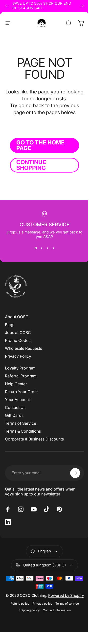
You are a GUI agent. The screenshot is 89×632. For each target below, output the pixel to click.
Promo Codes (17, 340)
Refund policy (19, 603)
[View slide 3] (47, 248)
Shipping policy (29, 610)
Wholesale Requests (23, 348)
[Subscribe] (75, 473)
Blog (9, 324)
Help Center (16, 383)
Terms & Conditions (23, 431)
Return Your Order (21, 391)
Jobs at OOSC (18, 332)
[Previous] (6, 6)
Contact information (57, 610)
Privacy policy (42, 603)
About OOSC (16, 316)
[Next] (82, 6)
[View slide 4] (53, 248)
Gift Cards (14, 415)
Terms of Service (20, 423)
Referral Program (21, 375)
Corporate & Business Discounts (34, 439)
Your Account (17, 399)
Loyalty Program (20, 368)
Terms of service (67, 603)
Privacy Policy (18, 356)
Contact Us (15, 407)
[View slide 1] (36, 248)
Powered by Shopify (66, 595)
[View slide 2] (41, 248)
